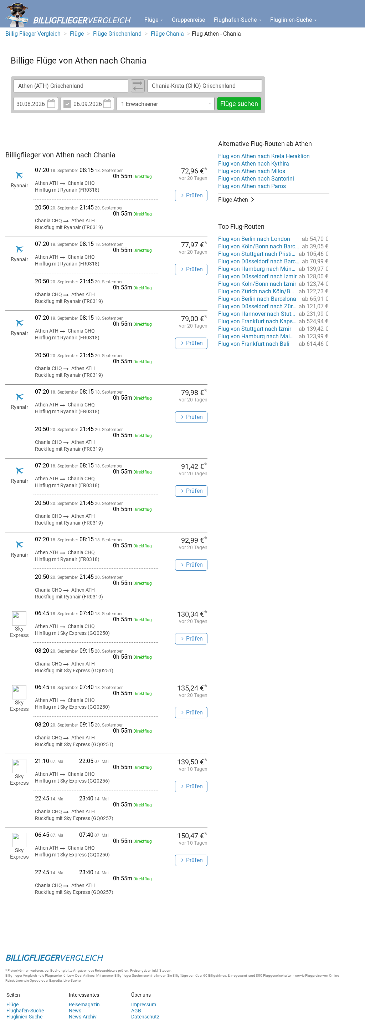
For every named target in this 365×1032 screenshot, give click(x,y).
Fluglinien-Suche (291, 19)
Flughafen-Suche (236, 19)
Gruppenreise (188, 19)
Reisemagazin (84, 1004)
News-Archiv (83, 1017)
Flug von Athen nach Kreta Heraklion (264, 156)
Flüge (152, 19)
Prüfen (194, 195)
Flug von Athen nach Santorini (256, 178)
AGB (136, 1010)
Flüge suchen (239, 103)
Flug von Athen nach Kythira (253, 163)
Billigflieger (13, 975)
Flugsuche (53, 975)
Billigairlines (217, 975)
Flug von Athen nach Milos (251, 171)
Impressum (143, 1004)
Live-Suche (72, 980)
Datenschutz (145, 1017)
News (75, 1010)
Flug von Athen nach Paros (252, 186)
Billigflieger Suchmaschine (134, 975)
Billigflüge (180, 975)
